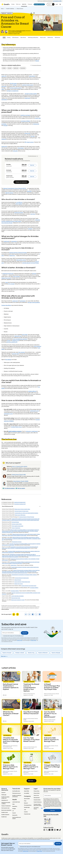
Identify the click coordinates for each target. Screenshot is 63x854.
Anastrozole (4, 146)
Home (2, 8)
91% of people (11, 284)
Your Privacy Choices (36, 808)
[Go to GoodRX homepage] (5, 4)
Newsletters (14, 806)
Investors (26, 811)
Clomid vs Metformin (43, 652)
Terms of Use (19, 640)
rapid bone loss (17, 336)
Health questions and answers (16, 818)
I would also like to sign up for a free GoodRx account (13, 635)
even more (33, 214)
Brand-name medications (6, 810)
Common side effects (6, 305)
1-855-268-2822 (7, 839)
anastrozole (16, 68)
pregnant (30, 228)
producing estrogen (18, 212)
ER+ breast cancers (29, 142)
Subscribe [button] (24, 633)
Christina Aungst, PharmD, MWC (19, 474)
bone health (25, 334)
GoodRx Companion (5, 814)
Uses (4, 37)
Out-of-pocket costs (5, 808)
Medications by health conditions (5, 803)
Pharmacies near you (16, 793)
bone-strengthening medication (20, 339)
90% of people (16, 276)
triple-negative (19, 203)
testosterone (36, 124)
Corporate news (27, 814)
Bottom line (50, 37)
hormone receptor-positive (16, 88)
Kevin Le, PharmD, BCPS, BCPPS (19, 30)
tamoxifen (15, 151)
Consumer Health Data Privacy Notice (37, 805)
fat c (32, 136)
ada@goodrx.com (14, 839)
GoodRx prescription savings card (5, 797)
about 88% (3, 86)
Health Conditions (10, 8)
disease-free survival (6, 278)
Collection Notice (37, 799)
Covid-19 (14, 813)
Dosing (8, 37)
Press (25, 800)
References (57, 37)
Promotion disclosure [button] (32, 156)
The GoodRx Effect (27, 805)
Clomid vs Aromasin (6, 652)
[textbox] (10, 633)
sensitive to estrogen (25, 115)
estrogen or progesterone (12, 90)
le (32, 273)
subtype (14, 85)
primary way (27, 133)
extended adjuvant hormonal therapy (30, 263)
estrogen (5, 125)
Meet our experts (21, 488)
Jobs (25, 809)
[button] (39, 4)
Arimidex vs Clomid (19, 652)
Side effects (23, 37)
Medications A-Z (4, 800)
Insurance (3, 792)
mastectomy (12, 255)
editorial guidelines (5, 609)
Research (26, 803)
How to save (43, 37)
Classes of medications (6, 805)
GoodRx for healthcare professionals (16, 796)
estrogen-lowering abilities (34, 302)
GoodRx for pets (4, 812)
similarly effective (32, 391)
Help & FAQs (26, 791)
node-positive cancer (21, 260)
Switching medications (33, 37)
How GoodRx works (16, 791)
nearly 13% (3, 76)
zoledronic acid (15, 340)
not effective (19, 202)
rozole (34, 273)
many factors (32, 76)
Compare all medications (21, 182)
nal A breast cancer (28, 85)
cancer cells (38, 118)
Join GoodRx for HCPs (57, 1)
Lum (23, 85)
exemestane (22, 68)
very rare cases (15, 353)
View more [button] (3, 656)
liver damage (8, 359)
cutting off (3, 139)
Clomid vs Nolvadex (56, 652)
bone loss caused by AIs (12, 342)
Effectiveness (15, 37)
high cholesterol (37, 346)
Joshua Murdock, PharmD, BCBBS (15, 31)
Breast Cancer (20, 8)
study (6, 282)
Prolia (8, 340)
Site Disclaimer (37, 797)
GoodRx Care (4, 816)
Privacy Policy (33, 640)
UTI (13, 810)
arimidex (4, 68)
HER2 (2, 89)
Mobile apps (3, 794)
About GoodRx (27, 798)
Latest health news (16, 802)
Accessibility (26, 793)
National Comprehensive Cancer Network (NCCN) (14, 188)
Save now (32, 165)
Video (13, 804)
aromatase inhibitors (25, 121)
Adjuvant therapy (9, 192)
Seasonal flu (14, 815)
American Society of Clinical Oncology (18, 252)
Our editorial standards (9, 488)
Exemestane (21, 148)
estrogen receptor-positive (31, 93)
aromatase (3, 124)
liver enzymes (22, 352)
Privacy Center (36, 793)
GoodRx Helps (27, 807)
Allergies (14, 808)
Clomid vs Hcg (31, 652)
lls (33, 136)
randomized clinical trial (7, 273)
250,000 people (13, 83)
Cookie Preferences (38, 802)
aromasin (9, 68)
